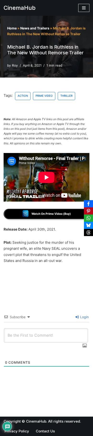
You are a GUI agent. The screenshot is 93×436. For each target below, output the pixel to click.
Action (23, 95)
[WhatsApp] (88, 218)
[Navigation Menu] (83, 8)
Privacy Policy (17, 431)
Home (12, 28)
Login (84, 317)
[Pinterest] (88, 211)
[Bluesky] (88, 225)
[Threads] (88, 232)
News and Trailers (34, 28)
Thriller (66, 95)
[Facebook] (88, 203)
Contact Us (45, 431)
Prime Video (44, 95)
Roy (15, 65)
